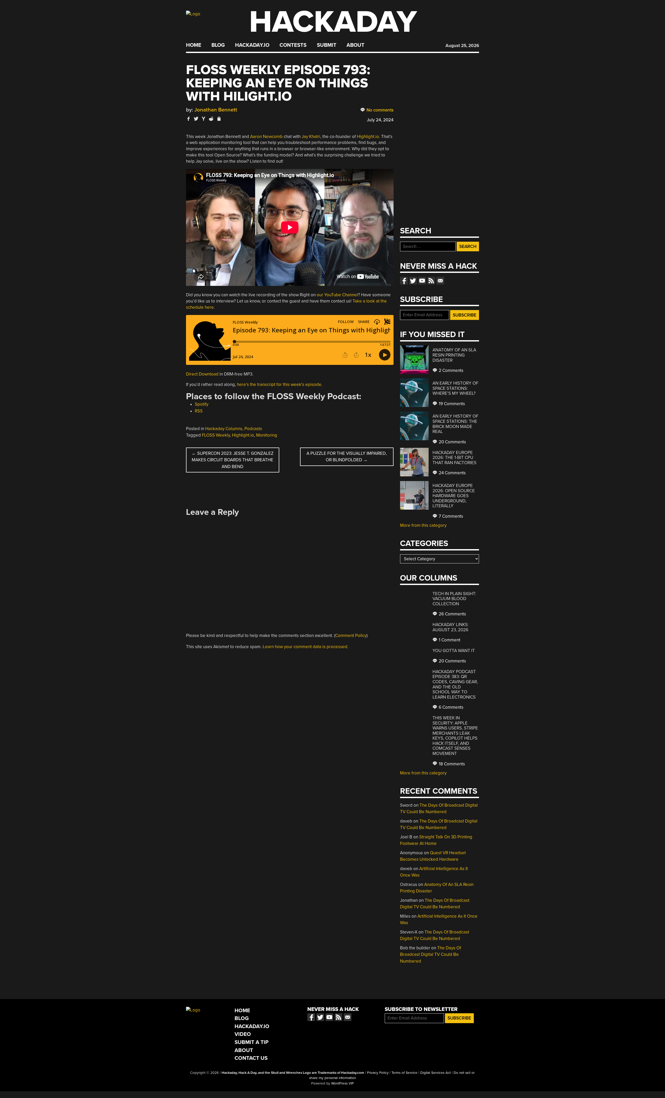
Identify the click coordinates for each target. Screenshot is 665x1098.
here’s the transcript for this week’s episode (279, 384)
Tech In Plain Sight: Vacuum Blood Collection (454, 599)
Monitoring (266, 435)
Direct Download (202, 374)
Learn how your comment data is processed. (305, 646)
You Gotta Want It (454, 650)
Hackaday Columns (223, 428)
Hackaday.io (252, 45)
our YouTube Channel (337, 295)
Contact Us (251, 1058)
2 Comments (450, 370)
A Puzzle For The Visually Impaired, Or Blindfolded (347, 457)
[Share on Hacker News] (203, 118)
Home (193, 45)
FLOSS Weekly (216, 435)
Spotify (201, 404)
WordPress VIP (342, 1083)
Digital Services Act (435, 1073)
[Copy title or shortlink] (218, 119)
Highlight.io (368, 136)
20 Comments (452, 442)
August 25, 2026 (462, 45)
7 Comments (450, 516)
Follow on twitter (413, 281)
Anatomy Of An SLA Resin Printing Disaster (454, 355)
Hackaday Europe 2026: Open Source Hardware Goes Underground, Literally (454, 496)
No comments (379, 110)
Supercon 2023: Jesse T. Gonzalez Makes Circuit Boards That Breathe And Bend (233, 460)
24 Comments (452, 473)
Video (243, 1034)
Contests (293, 45)
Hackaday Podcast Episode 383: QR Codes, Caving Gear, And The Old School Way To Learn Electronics (455, 684)
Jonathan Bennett (215, 110)
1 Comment (449, 640)
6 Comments (450, 707)
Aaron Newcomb (266, 136)
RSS (199, 411)
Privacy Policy (378, 1073)
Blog (218, 45)
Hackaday (333, 22)
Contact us (440, 281)
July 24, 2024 (380, 120)
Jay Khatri (311, 136)
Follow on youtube (422, 281)
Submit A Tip (252, 1042)
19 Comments (451, 403)
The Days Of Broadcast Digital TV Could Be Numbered (430, 954)
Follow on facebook (404, 281)
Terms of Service (404, 1073)
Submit (326, 45)
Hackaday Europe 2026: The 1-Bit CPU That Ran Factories (454, 457)
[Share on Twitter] (196, 118)
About (355, 45)
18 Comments (451, 764)
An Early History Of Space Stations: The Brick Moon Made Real (455, 423)
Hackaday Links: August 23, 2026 (451, 627)
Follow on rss (431, 281)
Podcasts (253, 428)
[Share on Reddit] (211, 118)
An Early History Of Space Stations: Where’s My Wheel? (455, 388)
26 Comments (452, 614)
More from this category (423, 525)
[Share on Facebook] (188, 118)
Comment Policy (351, 635)
